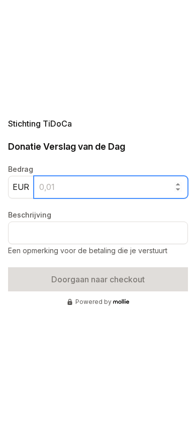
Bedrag (20, 169)
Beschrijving (29, 214)
